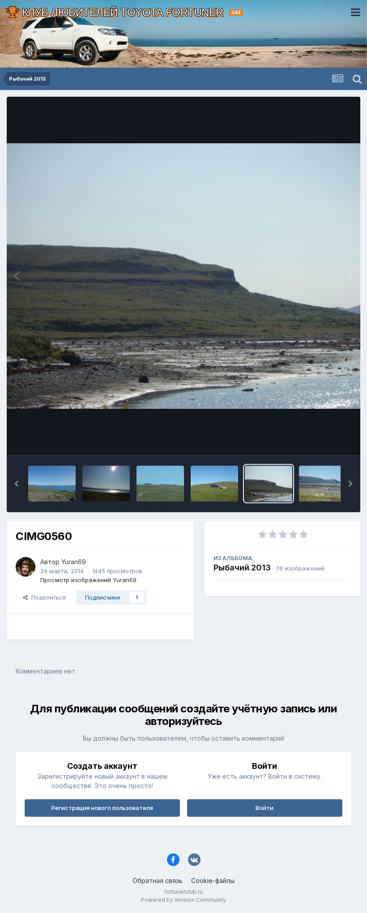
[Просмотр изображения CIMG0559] (322, 484)
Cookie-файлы (213, 880)
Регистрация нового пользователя (102, 807)
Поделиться (47, 597)
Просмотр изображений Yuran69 (88, 579)
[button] (16, 483)
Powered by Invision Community (183, 899)
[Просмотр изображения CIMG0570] (52, 484)
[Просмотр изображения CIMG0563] (214, 484)
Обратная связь (157, 880)
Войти (264, 807)
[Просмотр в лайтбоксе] (183, 276)
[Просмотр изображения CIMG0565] (160, 484)
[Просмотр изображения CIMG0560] (268, 484)
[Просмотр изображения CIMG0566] (106, 484)
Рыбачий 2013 (242, 567)
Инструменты (321, 438)
